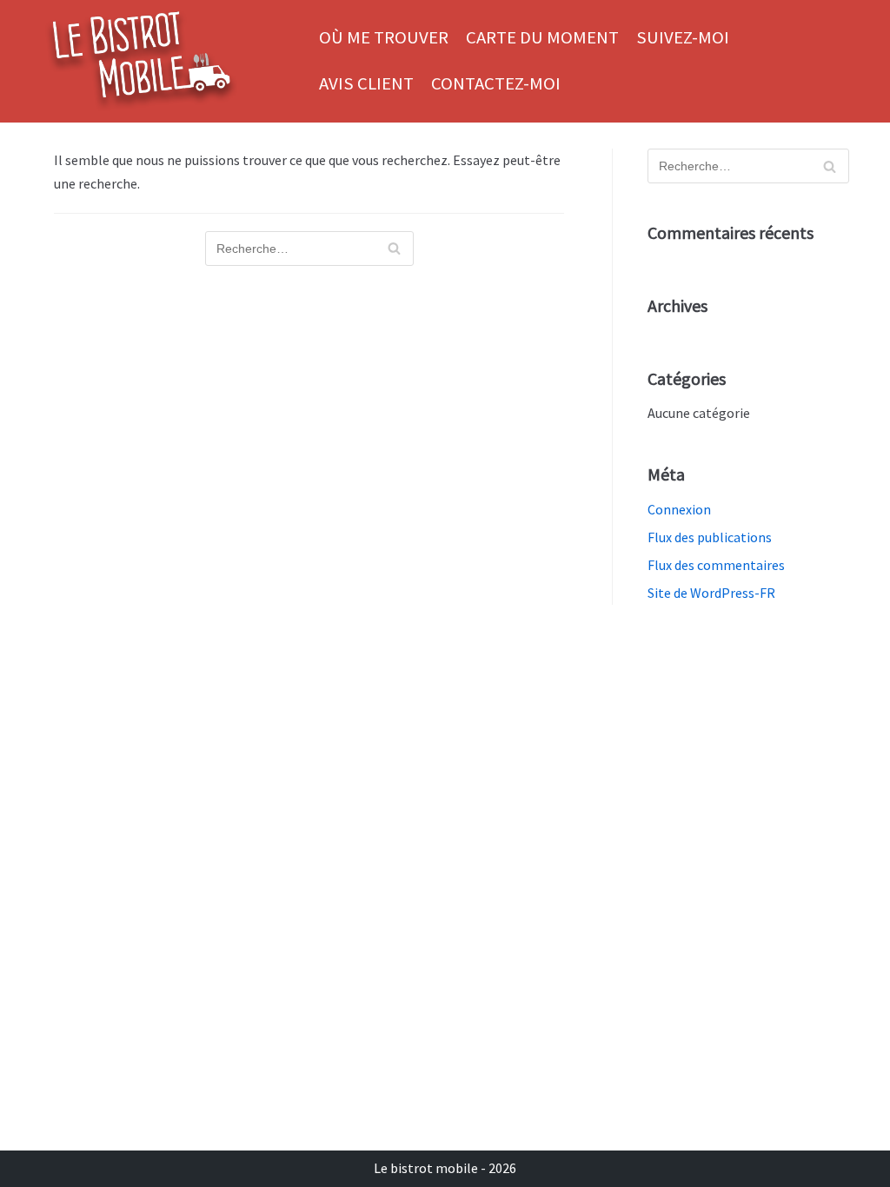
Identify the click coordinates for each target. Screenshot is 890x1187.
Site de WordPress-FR (711, 592)
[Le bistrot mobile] (141, 61)
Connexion (679, 509)
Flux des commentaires (716, 565)
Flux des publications (710, 537)
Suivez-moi (682, 37)
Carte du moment (542, 37)
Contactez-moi (496, 83)
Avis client (366, 83)
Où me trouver (383, 37)
